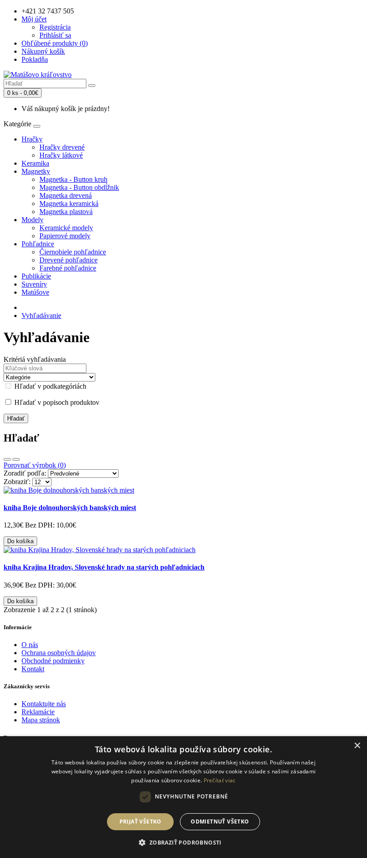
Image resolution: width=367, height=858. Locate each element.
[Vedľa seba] (16, 459)
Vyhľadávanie (41, 315)
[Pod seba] (7, 459)
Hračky (32, 139)
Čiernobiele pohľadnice (72, 252)
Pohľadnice (37, 244)
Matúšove (35, 292)
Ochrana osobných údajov (58, 652)
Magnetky (35, 171)
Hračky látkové (61, 155)
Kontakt (32, 669)
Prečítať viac (220, 780)
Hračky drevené (62, 147)
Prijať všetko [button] (140, 821)
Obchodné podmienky (53, 661)
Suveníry (34, 284)
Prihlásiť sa (55, 35)
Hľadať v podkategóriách (49, 386)
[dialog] (183, 797)
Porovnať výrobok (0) (35, 465)
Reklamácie (38, 712)
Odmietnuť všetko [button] (220, 821)
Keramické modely (66, 228)
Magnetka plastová (66, 211)
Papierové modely (64, 236)
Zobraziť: (17, 481)
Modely (32, 219)
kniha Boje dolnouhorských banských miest (70, 507)
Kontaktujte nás (43, 704)
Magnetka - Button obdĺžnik (79, 187)
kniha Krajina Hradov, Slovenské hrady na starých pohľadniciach (104, 567)
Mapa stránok (40, 720)
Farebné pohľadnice (67, 268)
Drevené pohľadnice (68, 260)
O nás (29, 644)
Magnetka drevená (65, 195)
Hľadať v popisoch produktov (56, 402)
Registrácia (55, 27)
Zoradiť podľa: (25, 473)
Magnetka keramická (68, 203)
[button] (183, 842)
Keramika (35, 163)
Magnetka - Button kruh (73, 179)
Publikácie (36, 276)
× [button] (357, 745)
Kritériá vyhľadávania (35, 359)
